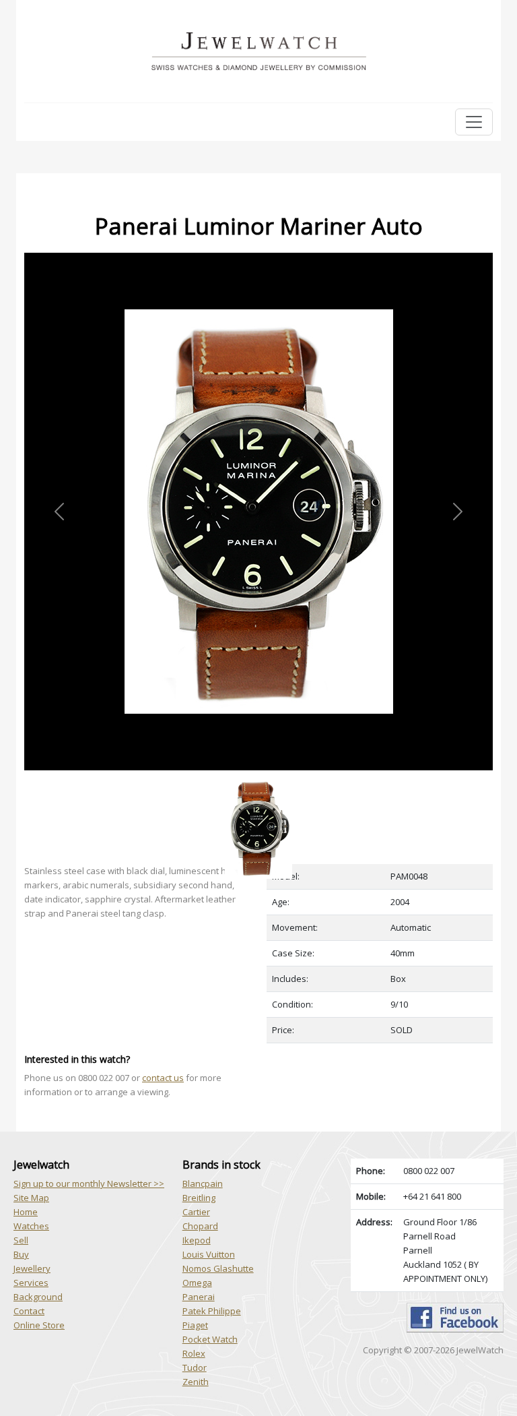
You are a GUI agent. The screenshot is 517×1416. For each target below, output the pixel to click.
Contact (28, 1311)
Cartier (196, 1212)
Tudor (194, 1367)
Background (38, 1297)
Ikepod (196, 1240)
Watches (31, 1226)
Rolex (193, 1353)
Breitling (198, 1198)
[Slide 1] (258, 778)
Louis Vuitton (208, 1254)
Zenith (195, 1382)
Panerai (198, 1297)
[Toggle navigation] (474, 122)
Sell (20, 1240)
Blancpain (202, 1183)
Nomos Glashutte (218, 1268)
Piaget (195, 1325)
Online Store (39, 1325)
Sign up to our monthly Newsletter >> (88, 1183)
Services (30, 1282)
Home (25, 1212)
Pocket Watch (210, 1339)
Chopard (200, 1226)
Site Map (31, 1198)
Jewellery (31, 1268)
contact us (163, 1078)
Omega (197, 1282)
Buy (21, 1254)
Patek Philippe (211, 1311)
